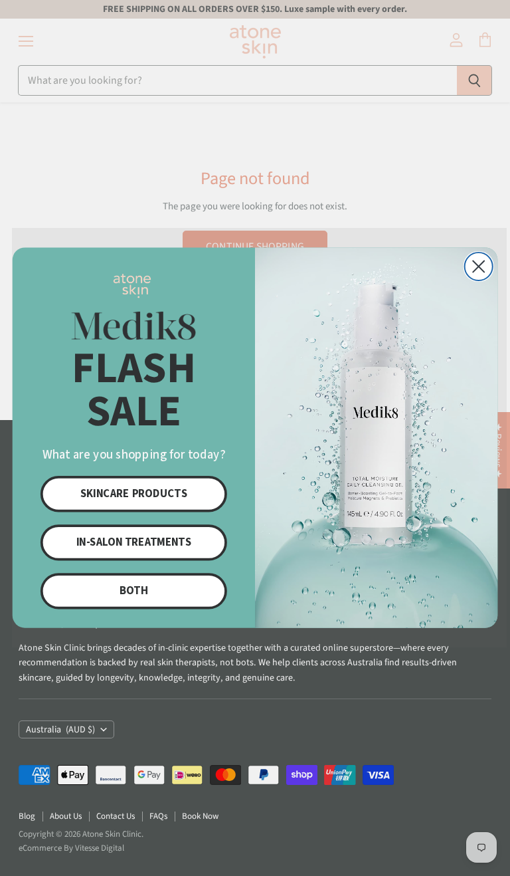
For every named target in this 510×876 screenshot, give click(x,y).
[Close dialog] (479, 266)
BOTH (134, 591)
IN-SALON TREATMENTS (133, 542)
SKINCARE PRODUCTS (133, 494)
